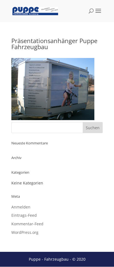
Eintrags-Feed (24, 215)
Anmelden (20, 207)
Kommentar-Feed (27, 223)
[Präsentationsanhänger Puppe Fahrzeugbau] (52, 118)
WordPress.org (24, 232)
